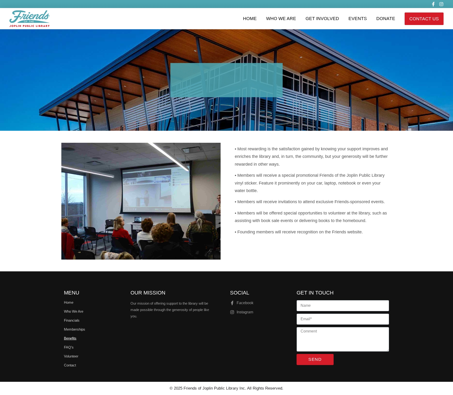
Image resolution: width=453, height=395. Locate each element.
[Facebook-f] (433, 4)
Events (357, 18)
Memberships (74, 329)
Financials (72, 320)
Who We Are (281, 18)
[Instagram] (441, 4)
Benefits (70, 338)
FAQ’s (69, 347)
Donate (385, 18)
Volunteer (71, 356)
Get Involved (322, 18)
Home (250, 18)
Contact (70, 365)
